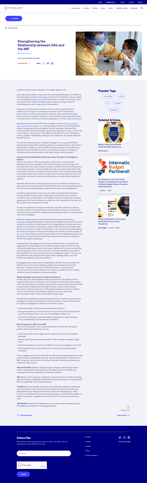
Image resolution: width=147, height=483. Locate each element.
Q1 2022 (15, 19)
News (103, 8)
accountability (108, 96)
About (111, 8)
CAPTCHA (21, 459)
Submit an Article (122, 8)
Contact (88, 446)
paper (65, 143)
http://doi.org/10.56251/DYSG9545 (29, 58)
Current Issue (76, 8)
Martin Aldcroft (26, 53)
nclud (128, 441)
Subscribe (134, 8)
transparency (114, 110)
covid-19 (121, 96)
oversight (118, 103)
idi (107, 103)
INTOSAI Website (91, 455)
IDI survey (21, 234)
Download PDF (22, 63)
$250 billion (36, 99)
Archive (86, 8)
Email (19, 448)
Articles (95, 8)
